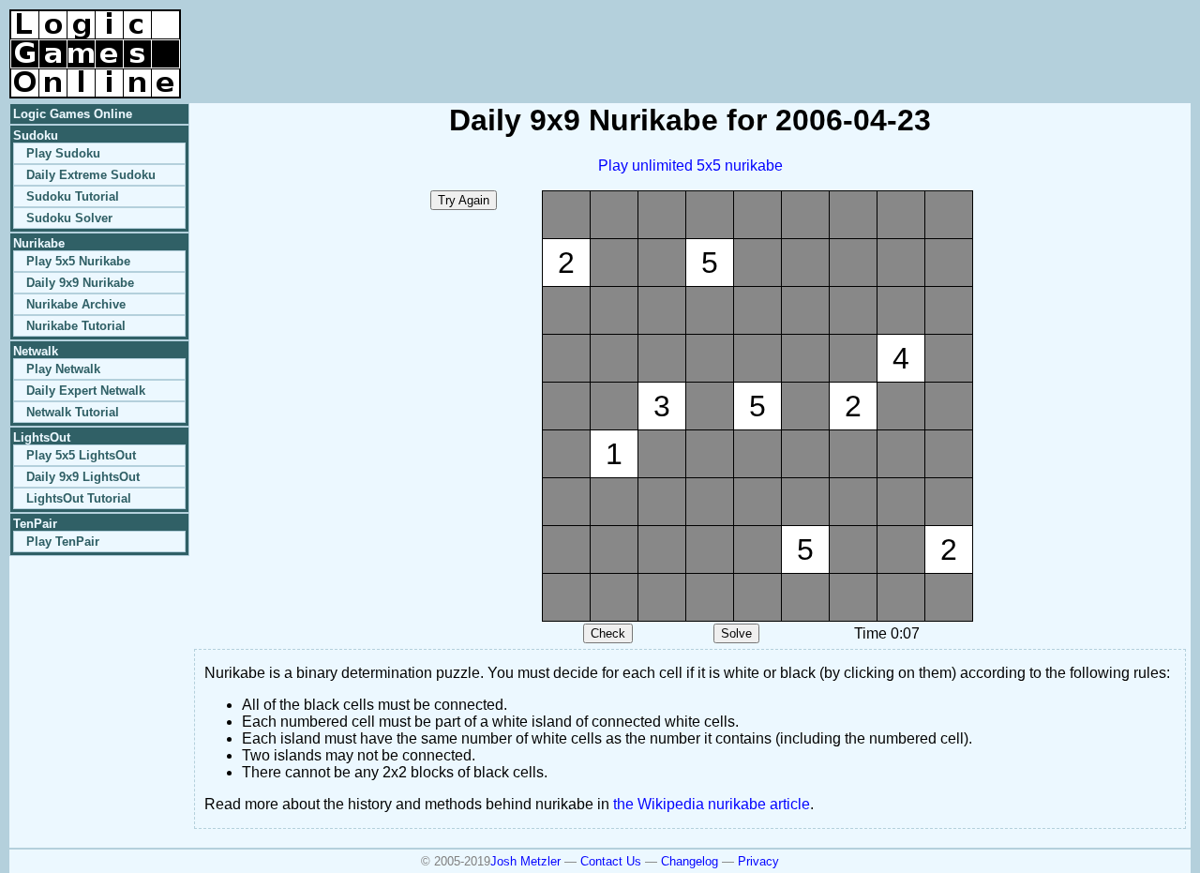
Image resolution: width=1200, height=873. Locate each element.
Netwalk (35, 351)
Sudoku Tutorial (72, 196)
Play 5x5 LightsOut (81, 455)
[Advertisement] (971, 37)
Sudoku (35, 135)
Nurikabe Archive (76, 304)
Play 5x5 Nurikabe (78, 261)
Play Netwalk (63, 369)
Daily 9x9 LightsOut (83, 477)
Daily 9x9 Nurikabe (80, 283)
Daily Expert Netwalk (85, 391)
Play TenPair (62, 541)
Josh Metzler (525, 861)
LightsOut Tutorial (78, 498)
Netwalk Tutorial (72, 412)
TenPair (35, 524)
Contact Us (610, 861)
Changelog (689, 861)
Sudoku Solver (69, 218)
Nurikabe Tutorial (76, 326)
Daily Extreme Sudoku (91, 175)
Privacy (758, 861)
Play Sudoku (63, 153)
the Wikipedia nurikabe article (711, 804)
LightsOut (41, 437)
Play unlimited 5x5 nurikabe (690, 165)
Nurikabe (39, 243)
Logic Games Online (72, 114)
